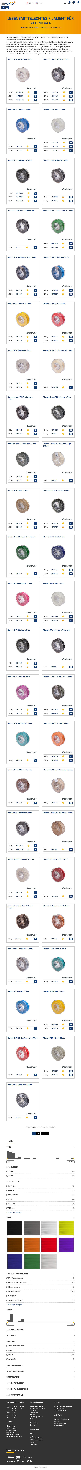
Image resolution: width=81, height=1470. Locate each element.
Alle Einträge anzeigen (14, 1213)
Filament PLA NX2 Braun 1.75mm (20, 770)
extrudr (10, 1355)
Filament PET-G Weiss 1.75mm (54, 110)
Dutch (10, 1350)
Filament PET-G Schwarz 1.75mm (20, 160)
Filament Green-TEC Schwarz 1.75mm (57, 397)
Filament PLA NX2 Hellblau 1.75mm (56, 257)
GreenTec (11, 1190)
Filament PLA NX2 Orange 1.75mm (56, 723)
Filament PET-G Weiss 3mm (53, 583)
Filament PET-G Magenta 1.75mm (20, 583)
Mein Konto (57, 1421)
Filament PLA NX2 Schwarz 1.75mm (56, 59)
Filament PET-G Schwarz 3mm (19, 630)
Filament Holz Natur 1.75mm (18, 490)
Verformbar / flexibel (15, 1300)
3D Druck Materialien (36, 1440)
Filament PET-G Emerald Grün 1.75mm (22, 537)
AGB (31, 1419)
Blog (31, 1436)
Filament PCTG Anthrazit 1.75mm (20, 1085)
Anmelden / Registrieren (61, 1419)
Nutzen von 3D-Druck (36, 1438)
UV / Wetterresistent (15, 1278)
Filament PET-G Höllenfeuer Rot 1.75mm (22, 1038)
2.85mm (11, 1176)
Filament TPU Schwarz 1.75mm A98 (56, 630)
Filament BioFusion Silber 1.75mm (20, 949)
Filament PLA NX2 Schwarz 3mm (20, 813)
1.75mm (11, 1171)
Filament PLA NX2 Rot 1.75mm (54, 304)
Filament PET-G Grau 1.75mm (54, 1038)
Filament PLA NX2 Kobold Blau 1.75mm (22, 257)
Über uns (33, 1410)
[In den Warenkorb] (35, 92)
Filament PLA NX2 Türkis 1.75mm (20, 723)
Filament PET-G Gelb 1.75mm (53, 991)
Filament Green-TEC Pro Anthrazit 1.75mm (20, 907)
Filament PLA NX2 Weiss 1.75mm (20, 59)
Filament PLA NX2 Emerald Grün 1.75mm (58, 211)
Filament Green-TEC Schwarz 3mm (56, 490)
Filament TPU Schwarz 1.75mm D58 (21, 211)
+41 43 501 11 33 (16, 1436)
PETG (10, 1199)
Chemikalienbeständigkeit (17, 1282)
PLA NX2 (11, 1204)
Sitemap (32, 1425)
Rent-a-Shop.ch (43, 1467)
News (32, 1434)
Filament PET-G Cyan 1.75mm (18, 991)
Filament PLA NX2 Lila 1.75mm (19, 677)
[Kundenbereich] (65, 3)
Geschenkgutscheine (36, 1417)
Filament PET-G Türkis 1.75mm (54, 949)
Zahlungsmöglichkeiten (37, 1408)
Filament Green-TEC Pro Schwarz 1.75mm (20, 398)
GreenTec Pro (13, 1195)
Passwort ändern (59, 1425)
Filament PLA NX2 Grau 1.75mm (19, 350)
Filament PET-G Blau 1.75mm (53, 537)
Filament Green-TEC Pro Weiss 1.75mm (58, 813)
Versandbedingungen (37, 1406)
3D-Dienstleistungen (60, 1410)
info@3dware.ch (15, 1434)
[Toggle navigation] (7, 7)
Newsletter (33, 1444)
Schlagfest (12, 1296)
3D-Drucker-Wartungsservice (63, 1406)
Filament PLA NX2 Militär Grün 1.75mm (57, 677)
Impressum (33, 1421)
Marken (32, 1442)
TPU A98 (11, 1208)
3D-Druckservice (59, 1408)
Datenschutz (34, 1423)
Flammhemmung (14, 1287)
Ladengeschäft (35, 1412)
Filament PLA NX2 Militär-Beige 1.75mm (58, 770)
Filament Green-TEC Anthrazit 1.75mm (22, 444)
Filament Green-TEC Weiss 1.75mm (21, 859)
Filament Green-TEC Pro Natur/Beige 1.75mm (57, 445)
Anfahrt (32, 1415)
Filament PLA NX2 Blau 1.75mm (19, 110)
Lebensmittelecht (14, 1291)
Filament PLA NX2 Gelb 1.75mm (19, 304)
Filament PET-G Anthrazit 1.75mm (55, 160)
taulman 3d (12, 1359)
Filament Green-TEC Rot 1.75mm (55, 859)
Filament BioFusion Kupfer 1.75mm (56, 906)
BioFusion (11, 1186)
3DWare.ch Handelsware (16, 1346)
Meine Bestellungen (60, 1423)
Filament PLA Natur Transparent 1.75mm (58, 350)
